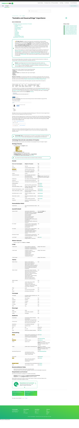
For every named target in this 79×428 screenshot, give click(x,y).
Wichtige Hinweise (18, 25)
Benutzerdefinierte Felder (19, 36)
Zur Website (67, 2)
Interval (41, 340)
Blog (47, 410)
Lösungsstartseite (15, 15)
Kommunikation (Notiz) (19, 27)
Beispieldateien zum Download (18, 37)
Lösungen (7, 5)
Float (41, 334)
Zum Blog (61, 2)
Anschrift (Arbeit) (18, 28)
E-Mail (16, 30)
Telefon (16, 31)
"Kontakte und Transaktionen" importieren (71, 28)
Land (40, 237)
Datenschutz (37, 410)
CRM (20, 15)
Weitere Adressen (18, 29)
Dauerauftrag (17, 35)
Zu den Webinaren (73, 2)
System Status (40, 2)
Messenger (17, 33)
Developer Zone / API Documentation (51, 2)
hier (33, 155)
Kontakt (16, 26)
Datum (41, 183)
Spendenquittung (43, 351)
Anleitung (31, 91)
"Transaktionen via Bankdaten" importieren (71, 27)
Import (23, 15)
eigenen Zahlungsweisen (43, 89)
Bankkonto (17, 34)
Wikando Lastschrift (19, 50)
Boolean (41, 186)
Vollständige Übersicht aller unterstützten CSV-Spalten (22, 23)
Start (3, 5)
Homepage (17, 32)
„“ (35, 53)
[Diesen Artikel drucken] (66, 18)
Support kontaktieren (74, 5)
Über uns (24, 410)
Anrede (41, 198)
